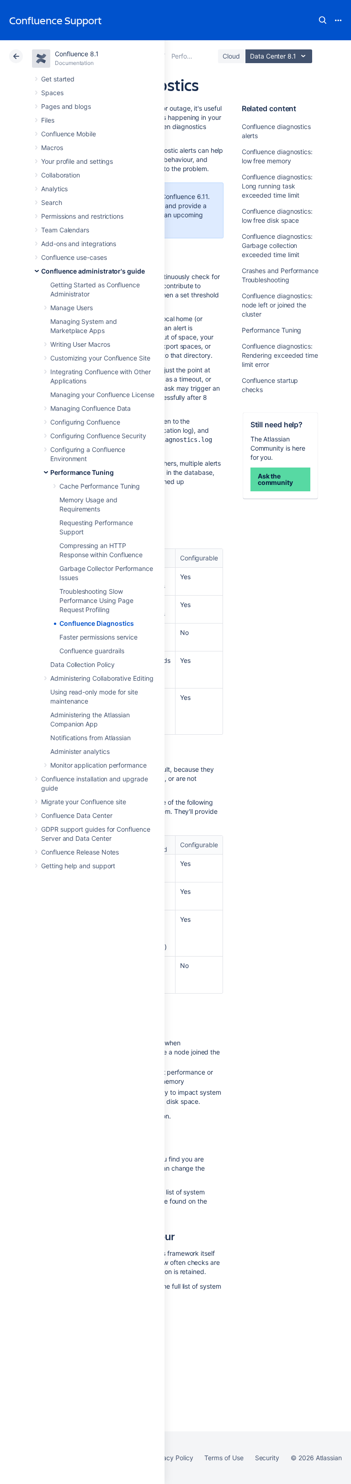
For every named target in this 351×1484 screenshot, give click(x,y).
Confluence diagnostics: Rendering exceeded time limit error (280, 355)
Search (322, 20)
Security (267, 1458)
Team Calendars (65, 230)
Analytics (54, 189)
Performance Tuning (82, 472)
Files (47, 120)
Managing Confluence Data (90, 408)
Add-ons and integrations (78, 243)
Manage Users (71, 308)
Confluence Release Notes (80, 852)
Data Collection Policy (82, 664)
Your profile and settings (77, 161)
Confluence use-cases (74, 257)
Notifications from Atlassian (90, 738)
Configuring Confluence (85, 422)
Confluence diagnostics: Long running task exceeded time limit (277, 186)
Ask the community (275, 479)
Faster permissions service (98, 637)
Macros (52, 147)
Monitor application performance (98, 765)
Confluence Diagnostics (96, 623)
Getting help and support (78, 866)
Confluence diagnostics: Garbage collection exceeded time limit (277, 245)
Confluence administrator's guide (93, 271)
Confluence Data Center (76, 815)
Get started (57, 79)
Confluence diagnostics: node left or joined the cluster (277, 305)
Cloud (231, 56)
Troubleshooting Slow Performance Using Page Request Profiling (96, 600)
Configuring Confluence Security (98, 436)
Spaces (52, 93)
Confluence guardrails (91, 651)
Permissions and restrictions (82, 216)
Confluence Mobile (68, 134)
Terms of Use (223, 1458)
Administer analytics (80, 751)
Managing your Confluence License (102, 394)
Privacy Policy (172, 1458)
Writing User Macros (80, 344)
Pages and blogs (66, 106)
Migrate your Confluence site (83, 802)
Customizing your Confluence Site (100, 358)
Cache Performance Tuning (99, 486)
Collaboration (60, 175)
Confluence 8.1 (77, 54)
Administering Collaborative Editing (102, 678)
